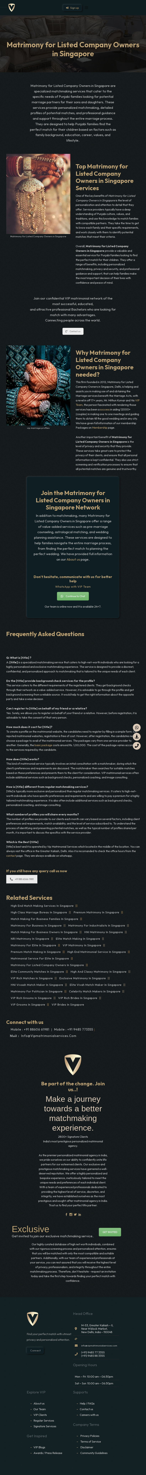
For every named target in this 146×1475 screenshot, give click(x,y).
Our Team (39, 1409)
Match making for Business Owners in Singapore (44, 932)
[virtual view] (137, 737)
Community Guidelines (94, 1453)
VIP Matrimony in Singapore (82, 945)
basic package (43, 745)
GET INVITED (110, 1232)
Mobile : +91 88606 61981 (30, 1029)
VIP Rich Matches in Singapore (32, 978)
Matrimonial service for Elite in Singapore (40, 958)
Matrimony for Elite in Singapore (33, 945)
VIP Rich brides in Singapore (77, 998)
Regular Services (43, 1420)
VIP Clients (40, 1415)
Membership (99, 427)
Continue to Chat (75, 596)
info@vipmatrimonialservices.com (48, 1036)
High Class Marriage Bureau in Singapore (39, 912)
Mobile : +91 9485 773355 (73, 1029)
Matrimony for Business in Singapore (36, 925)
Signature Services (44, 1426)
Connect (35, 1350)
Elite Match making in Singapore (78, 938)
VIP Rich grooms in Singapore (31, 998)
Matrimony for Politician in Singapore (37, 991)
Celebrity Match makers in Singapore (95, 991)
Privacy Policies (89, 1436)
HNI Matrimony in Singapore (103, 932)
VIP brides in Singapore (68, 1004)
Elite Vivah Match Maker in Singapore (96, 985)
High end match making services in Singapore (42, 905)
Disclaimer (87, 1447)
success (105, 409)
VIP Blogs (39, 1447)
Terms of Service (90, 1441)
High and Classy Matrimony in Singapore (99, 971)
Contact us (75, 331)
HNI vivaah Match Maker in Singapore (37, 985)
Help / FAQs (87, 1403)
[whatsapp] (137, 728)
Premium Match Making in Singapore (36, 952)
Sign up (74, 7)
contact (11, 855)
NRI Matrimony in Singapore (30, 938)
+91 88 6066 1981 (24, 879)
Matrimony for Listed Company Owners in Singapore (47, 965)
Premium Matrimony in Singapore (96, 912)
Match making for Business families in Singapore (44, 919)
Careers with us (89, 1415)
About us (73, 559)
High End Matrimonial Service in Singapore (96, 952)
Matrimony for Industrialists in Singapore (96, 925)
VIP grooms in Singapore (28, 1004)
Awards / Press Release (47, 1453)
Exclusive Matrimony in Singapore (82, 978)
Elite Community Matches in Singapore (37, 971)
